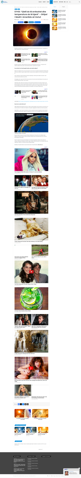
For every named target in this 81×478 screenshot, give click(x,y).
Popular (63, 6)
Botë (51, 1)
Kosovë (44, 1)
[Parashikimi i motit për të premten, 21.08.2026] (43, 430)
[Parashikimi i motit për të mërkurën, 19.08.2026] (54, 28)
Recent (55, 6)
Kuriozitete (55, 1)
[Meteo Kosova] (4, 2)
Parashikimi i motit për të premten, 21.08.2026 (42, 434)
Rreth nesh (61, 1)
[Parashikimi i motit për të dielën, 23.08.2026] (20, 430)
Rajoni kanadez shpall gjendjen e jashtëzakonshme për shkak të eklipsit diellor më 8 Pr (33, 101)
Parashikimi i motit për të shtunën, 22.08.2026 (30, 434)
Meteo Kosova (17, 19)
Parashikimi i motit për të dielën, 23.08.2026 (19, 434)
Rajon (48, 1)
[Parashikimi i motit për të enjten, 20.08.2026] (54, 24)
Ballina (40, 1)
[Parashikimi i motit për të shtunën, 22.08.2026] (31, 430)
